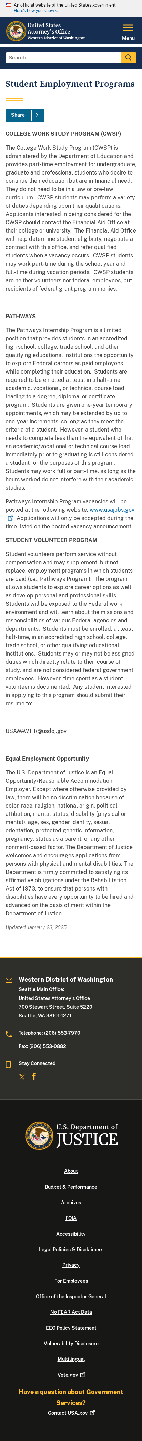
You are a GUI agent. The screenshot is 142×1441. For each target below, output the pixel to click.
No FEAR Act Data (71, 1312)
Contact (68, 1413)
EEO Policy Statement (71, 1328)
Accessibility (71, 1234)
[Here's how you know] (71, 8)
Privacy (71, 1265)
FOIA (71, 1218)
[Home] (46, 40)
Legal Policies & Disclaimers (71, 1249)
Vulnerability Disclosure (71, 1343)
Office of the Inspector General (71, 1296)
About (71, 1171)
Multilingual (71, 1359)
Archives (71, 1202)
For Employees (71, 1281)
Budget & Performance (71, 1187)
